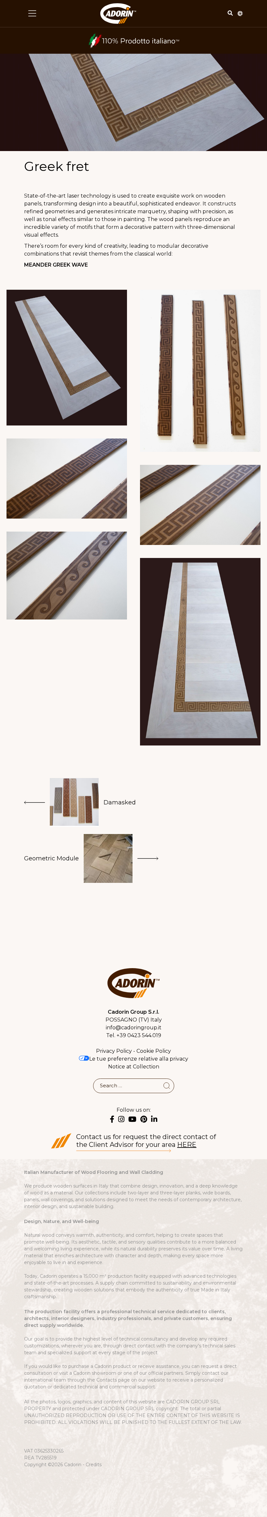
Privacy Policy (114, 1051)
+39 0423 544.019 (139, 1035)
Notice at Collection (133, 1067)
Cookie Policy (153, 1051)
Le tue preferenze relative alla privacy (138, 1059)
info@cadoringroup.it (134, 1027)
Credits (94, 1465)
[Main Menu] (32, 13)
